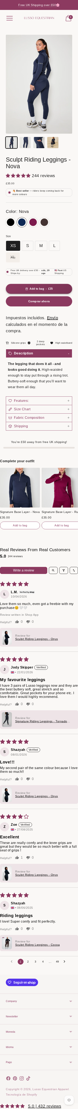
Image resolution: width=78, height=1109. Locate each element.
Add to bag (20, 525)
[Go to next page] (65, 962)
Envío (52, 318)
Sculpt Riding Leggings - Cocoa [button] (37, 944)
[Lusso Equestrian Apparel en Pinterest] (14, 1079)
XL (12, 257)
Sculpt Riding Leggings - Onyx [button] (36, 639)
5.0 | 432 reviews (44, 1106)
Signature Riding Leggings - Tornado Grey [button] (41, 721)
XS (13, 245)
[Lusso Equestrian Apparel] (39, 18)
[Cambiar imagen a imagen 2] (25, 142)
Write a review (23, 570)
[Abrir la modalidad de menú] (9, 18)
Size (8, 236)
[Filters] (63, 570)
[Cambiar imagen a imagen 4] (52, 142)
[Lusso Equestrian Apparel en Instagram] (21, 1079)
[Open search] (53, 570)
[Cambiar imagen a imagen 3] (39, 142)
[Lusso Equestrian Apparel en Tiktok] (28, 1079)
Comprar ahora (39, 301)
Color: (17, 211)
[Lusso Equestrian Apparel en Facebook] (8, 1079)
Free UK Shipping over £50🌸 (38, 5)
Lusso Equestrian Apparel (50, 1089)
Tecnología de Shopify (21, 1094)
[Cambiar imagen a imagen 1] (11, 142)
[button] (19, 175)
